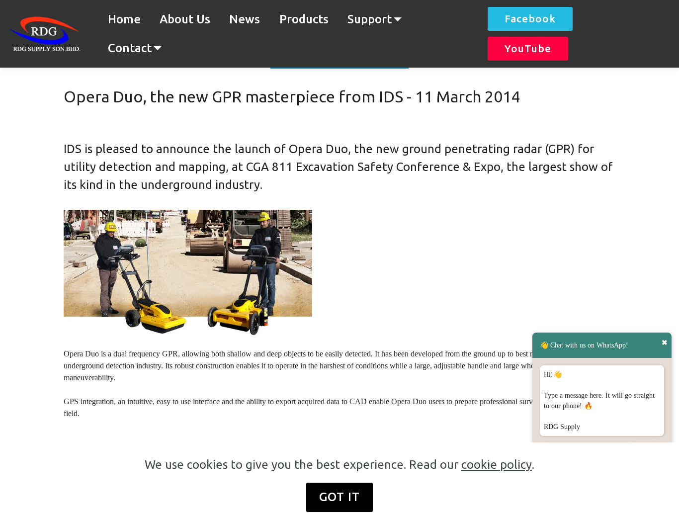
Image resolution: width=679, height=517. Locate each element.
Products (304, 19)
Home (124, 19)
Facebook (530, 18)
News (244, 19)
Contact (130, 48)
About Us (185, 19)
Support (369, 19)
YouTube (528, 48)
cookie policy (496, 464)
